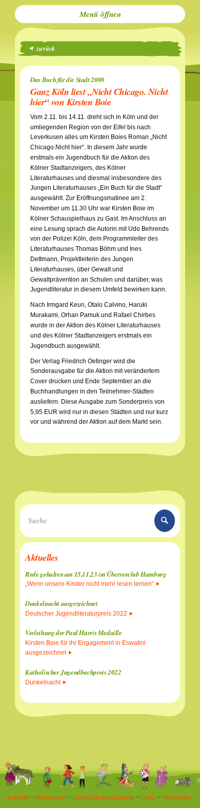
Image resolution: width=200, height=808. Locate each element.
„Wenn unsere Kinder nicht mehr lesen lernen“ (89, 583)
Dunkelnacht (43, 682)
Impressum (50, 797)
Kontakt (18, 797)
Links (148, 797)
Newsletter (177, 797)
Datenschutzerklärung (103, 797)
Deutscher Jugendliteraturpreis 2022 (76, 613)
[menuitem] (100, 14)
